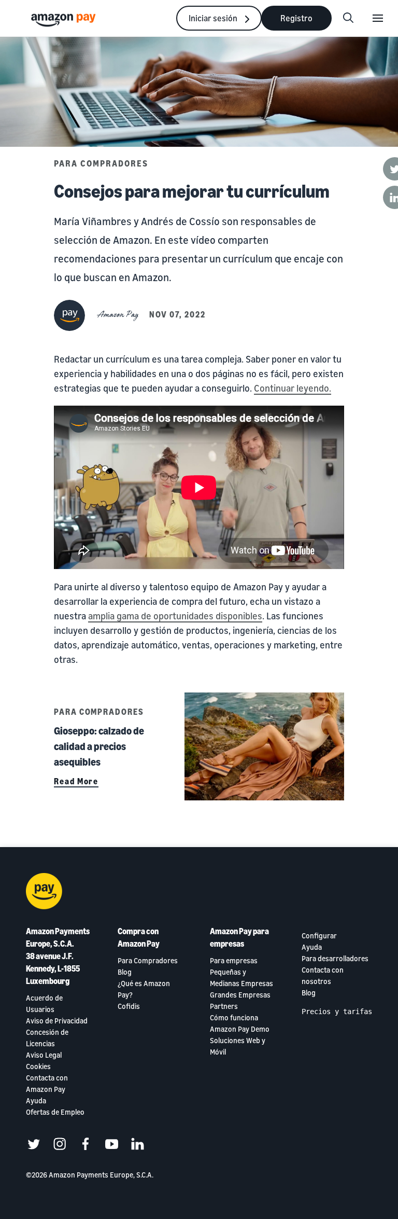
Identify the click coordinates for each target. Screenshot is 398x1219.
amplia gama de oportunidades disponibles (175, 615)
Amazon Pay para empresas (239, 937)
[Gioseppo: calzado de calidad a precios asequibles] (264, 746)
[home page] (65, 19)
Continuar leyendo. (292, 388)
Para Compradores (101, 163)
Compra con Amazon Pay (139, 937)
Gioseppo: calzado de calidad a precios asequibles (99, 746)
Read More (76, 781)
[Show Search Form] (348, 18)
